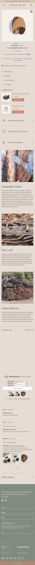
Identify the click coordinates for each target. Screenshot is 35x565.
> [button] (21, 468)
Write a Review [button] (18, 388)
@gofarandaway (29, 330)
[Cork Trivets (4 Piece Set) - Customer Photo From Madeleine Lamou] (11, 394)
